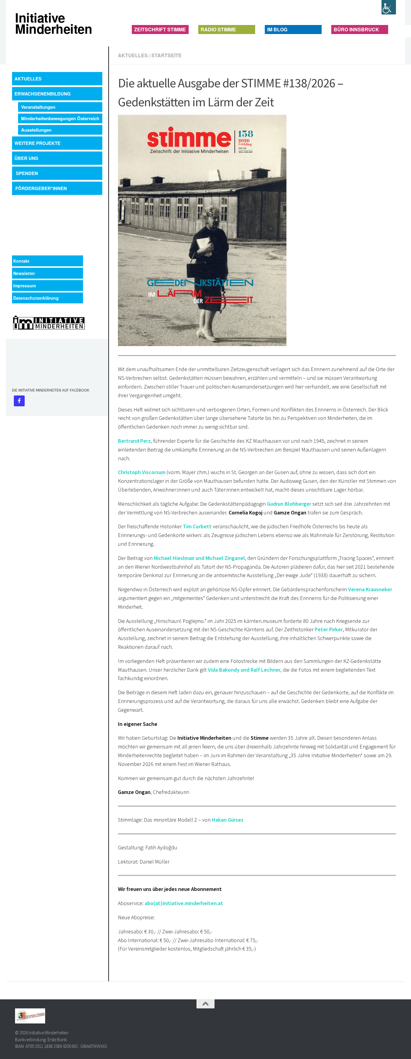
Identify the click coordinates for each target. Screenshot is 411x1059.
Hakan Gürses (227, 819)
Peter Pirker (329, 629)
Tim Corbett (197, 526)
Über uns (26, 158)
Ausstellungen (36, 130)
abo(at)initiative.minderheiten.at (184, 903)
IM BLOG (277, 29)
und (199, 557)
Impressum (24, 286)
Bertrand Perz (134, 440)
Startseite (166, 55)
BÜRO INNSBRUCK (356, 29)
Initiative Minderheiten (20, 23)
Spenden (27, 173)
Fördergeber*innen (41, 188)
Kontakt (21, 261)
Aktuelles (133, 55)
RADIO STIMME (218, 29)
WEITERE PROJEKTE (37, 143)
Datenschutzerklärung (36, 298)
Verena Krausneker (370, 589)
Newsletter (24, 273)
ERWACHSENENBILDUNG (42, 93)
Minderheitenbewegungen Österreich (60, 118)
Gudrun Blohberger (289, 503)
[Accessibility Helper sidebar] (389, 7)
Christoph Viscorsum (141, 472)
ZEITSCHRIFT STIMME (160, 29)
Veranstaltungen (38, 107)
